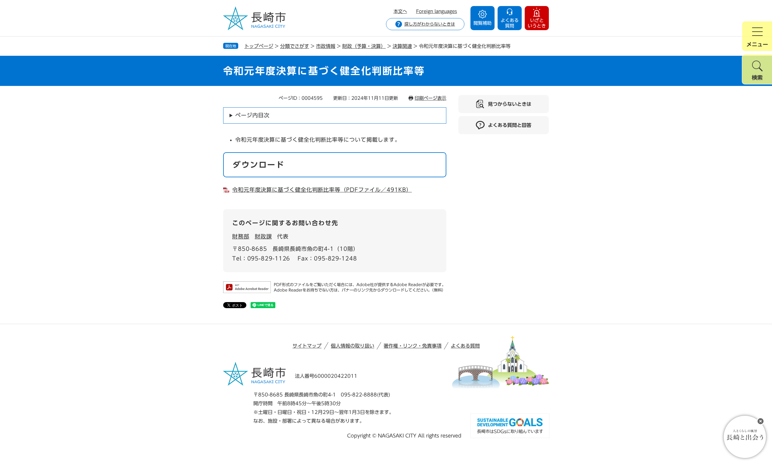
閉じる (760, 421)
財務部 (240, 236)
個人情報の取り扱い (352, 345)
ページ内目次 (252, 115)
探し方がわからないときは (429, 24)
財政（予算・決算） (364, 46)
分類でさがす (294, 46)
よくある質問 (465, 345)
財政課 (263, 236)
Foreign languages (436, 11)
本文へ (400, 11)
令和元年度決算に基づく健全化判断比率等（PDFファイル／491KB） (322, 189)
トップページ (258, 46)
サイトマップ (307, 345)
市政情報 (325, 46)
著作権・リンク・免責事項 (412, 345)
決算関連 (402, 46)
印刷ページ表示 (430, 98)
